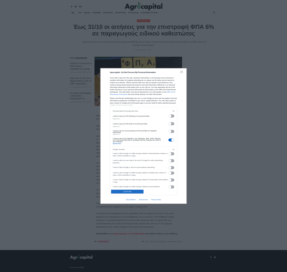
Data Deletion (131, 199)
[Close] (182, 72)
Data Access (143, 199)
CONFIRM (127, 192)
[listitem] (143, 111)
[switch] (171, 116)
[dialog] (143, 136)
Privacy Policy (156, 199)
